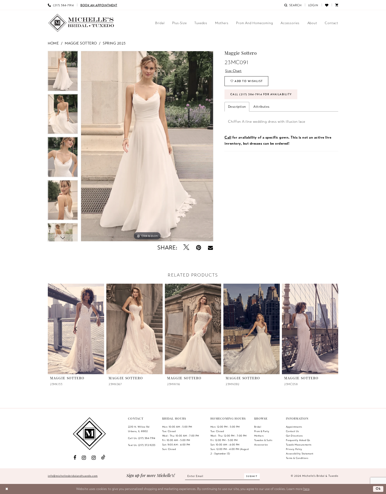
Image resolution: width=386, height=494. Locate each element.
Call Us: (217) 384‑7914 (141, 438)
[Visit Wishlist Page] (327, 5)
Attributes (261, 107)
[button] (313, 5)
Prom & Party (261, 431)
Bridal (257, 426)
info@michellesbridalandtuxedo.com (73, 476)
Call (227, 137)
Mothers (259, 435)
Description (237, 107)
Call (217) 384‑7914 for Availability (261, 94)
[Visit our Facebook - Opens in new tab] (75, 457)
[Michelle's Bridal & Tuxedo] (81, 22)
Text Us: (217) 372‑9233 (141, 445)
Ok (378, 489)
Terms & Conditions (297, 458)
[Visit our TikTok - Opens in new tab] (103, 457)
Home (53, 43)
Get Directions (294, 435)
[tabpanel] (63, 72)
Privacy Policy (294, 449)
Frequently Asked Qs (298, 440)
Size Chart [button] (233, 71)
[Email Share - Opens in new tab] (210, 248)
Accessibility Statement (299, 453)
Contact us (292, 431)
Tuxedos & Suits (263, 440)
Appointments (294, 426)
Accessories (261, 444)
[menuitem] (60, 5)
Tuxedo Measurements (298, 444)
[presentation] (134, 329)
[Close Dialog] (7, 489)
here (306, 489)
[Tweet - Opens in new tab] (186, 247)
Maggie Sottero (81, 43)
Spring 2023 (114, 43)
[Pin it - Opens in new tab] (199, 247)
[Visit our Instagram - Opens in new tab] (84, 457)
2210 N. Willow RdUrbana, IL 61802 (138, 429)
